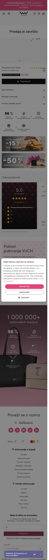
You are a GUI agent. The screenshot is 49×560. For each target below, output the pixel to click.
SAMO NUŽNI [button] (24, 292)
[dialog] (23, 280)
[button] (23, 297)
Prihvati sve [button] (24, 286)
